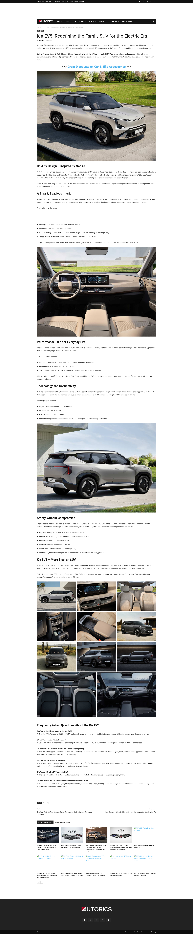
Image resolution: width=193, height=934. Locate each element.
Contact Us (65, 1)
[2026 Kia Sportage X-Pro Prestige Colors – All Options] (96, 863)
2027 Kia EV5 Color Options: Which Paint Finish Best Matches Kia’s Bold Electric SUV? (121, 847)
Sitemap (81, 1)
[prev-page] (38, 882)
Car (58, 21)
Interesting (79, 21)
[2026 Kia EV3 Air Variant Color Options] (145, 835)
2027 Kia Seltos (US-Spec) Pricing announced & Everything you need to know (47, 875)
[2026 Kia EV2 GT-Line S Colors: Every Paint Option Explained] (72, 835)
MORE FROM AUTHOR (62, 822)
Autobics (41, 40)
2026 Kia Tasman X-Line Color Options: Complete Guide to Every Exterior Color (46, 847)
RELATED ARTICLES (45, 822)
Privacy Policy (74, 1)
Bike (67, 21)
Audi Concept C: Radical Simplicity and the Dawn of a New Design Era (130, 812)
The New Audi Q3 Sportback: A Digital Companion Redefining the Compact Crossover (64, 813)
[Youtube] (154, 1)
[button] (153, 21)
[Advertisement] (96, 11)
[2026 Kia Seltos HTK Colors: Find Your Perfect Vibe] (121, 863)
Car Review (127, 21)
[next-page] (41, 882)
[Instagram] (143, 1)
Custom (114, 21)
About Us (57, 1)
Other (91, 21)
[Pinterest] (147, 1)
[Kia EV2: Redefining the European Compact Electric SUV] (145, 863)
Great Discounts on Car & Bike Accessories (97, 67)
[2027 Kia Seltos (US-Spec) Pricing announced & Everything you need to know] (48, 863)
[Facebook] (139, 1)
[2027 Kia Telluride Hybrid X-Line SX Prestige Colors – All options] (72, 863)
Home (39, 27)
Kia (48, 27)
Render (102, 21)
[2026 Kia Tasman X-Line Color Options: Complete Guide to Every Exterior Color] (48, 835)
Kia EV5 (45, 803)
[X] (150, 1)
